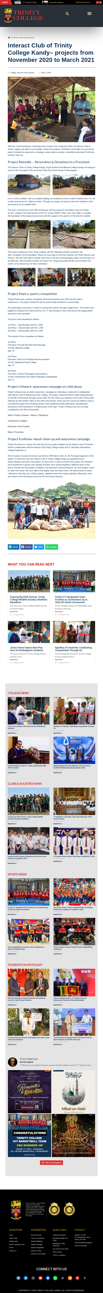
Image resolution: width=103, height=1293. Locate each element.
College (13, 73)
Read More (14, 612)
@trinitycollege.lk (26, 1062)
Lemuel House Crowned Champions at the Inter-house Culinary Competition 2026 (27, 857)
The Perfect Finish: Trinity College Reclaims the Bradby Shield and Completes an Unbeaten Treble (73, 908)
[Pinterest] (77, 1278)
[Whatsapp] (55, 1278)
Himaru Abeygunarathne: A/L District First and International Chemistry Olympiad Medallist (70, 999)
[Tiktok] (62, 1278)
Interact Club (22, 73)
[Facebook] (18, 1278)
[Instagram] (33, 1278)
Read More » (12, 733)
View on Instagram (53, 1162)
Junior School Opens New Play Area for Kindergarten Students (27, 649)
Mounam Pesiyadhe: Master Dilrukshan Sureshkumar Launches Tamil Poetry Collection (27, 999)
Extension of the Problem (19, 426)
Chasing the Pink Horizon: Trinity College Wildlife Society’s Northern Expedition (28, 599)
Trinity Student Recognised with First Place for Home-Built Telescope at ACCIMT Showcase (73, 1039)
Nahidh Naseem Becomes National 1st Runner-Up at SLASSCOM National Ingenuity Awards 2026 (72, 767)
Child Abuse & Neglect (17, 421)
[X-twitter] (85, 1278)
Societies (31, 73)
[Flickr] (48, 1278)
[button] (67, 14)
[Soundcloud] (70, 1278)
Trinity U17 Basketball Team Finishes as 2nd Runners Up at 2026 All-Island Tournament (71, 599)
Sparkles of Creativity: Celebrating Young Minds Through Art (73, 649)
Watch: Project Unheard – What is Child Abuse (28, 415)
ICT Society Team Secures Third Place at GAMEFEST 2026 (74, 856)
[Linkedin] (26, 1278)
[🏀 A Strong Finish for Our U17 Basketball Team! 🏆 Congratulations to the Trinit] (29, 1135)
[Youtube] (40, 1278)
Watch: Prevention (16, 432)
